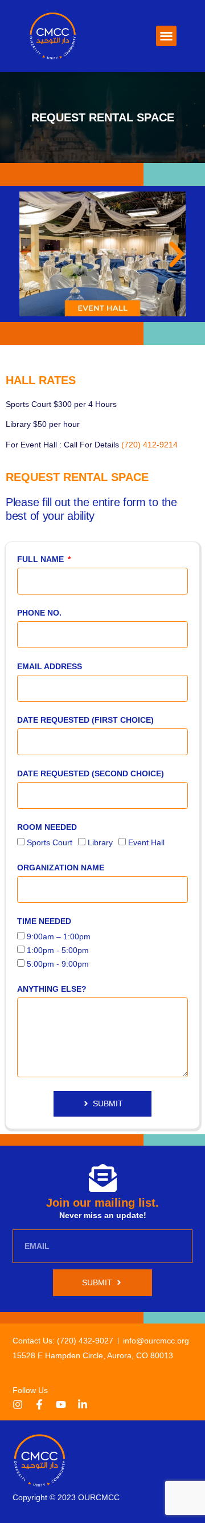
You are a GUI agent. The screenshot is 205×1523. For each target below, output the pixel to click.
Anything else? (52, 988)
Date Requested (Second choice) (90, 773)
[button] (166, 36)
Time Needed (44, 921)
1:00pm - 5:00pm (58, 950)
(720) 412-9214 (149, 444)
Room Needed (47, 827)
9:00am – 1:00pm (59, 936)
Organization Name (60, 867)
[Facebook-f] (39, 1404)
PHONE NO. (39, 612)
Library (100, 842)
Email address (49, 666)
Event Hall (146, 842)
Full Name (41, 559)
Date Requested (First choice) (85, 719)
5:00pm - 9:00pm (58, 963)
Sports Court (49, 842)
